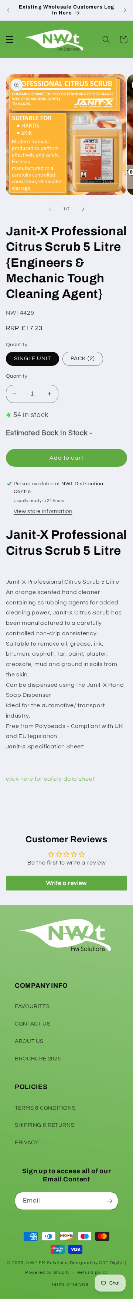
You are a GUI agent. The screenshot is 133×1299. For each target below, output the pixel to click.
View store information (43, 511)
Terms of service (70, 1284)
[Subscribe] (109, 1201)
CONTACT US (32, 1024)
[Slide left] (50, 209)
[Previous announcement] (8, 10)
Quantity (16, 376)
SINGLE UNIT (32, 358)
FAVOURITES (32, 1006)
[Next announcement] (125, 10)
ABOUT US (29, 1041)
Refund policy (92, 1272)
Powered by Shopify (47, 1272)
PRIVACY (27, 1142)
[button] (9, 39)
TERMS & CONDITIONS (45, 1108)
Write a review (66, 883)
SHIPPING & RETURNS (44, 1125)
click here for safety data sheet (50, 779)
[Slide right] (83, 209)
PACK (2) (83, 358)
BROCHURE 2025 (38, 1059)
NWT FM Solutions (47, 1263)
